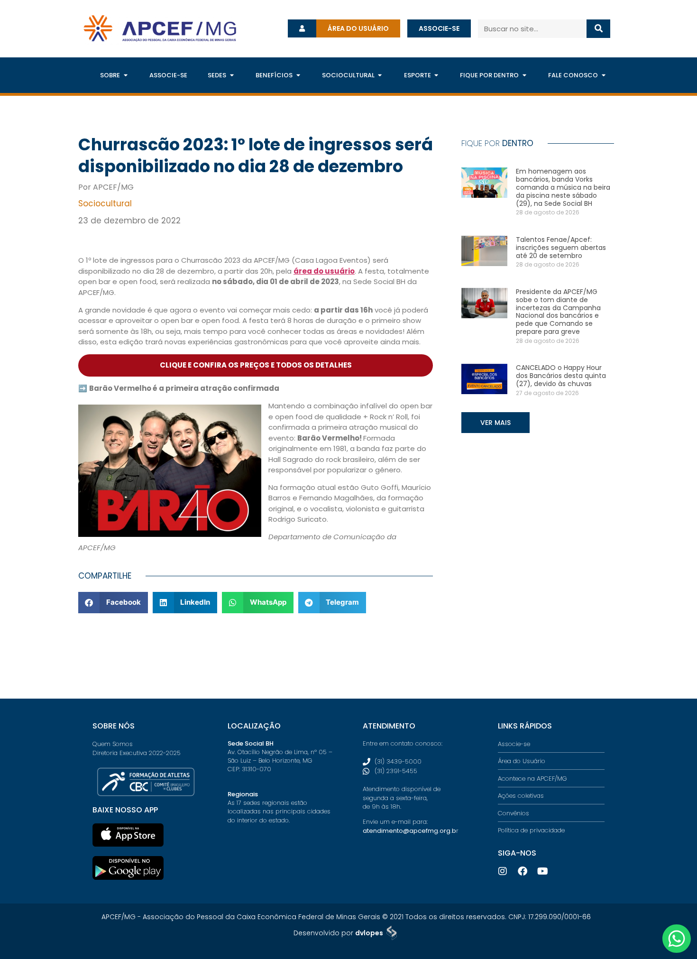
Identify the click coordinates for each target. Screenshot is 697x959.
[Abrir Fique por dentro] (524, 75)
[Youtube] (542, 871)
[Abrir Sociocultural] (380, 75)
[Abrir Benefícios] (298, 75)
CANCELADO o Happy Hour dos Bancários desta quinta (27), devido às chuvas (561, 375)
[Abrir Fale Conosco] (603, 75)
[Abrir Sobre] (125, 75)
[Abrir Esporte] (436, 75)
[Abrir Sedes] (232, 75)
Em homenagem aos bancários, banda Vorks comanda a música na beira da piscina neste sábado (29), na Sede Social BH (563, 187)
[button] (113, 602)
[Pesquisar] (599, 28)
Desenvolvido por (338, 933)
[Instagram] (502, 871)
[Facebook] (522, 871)
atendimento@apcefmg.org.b (409, 830)
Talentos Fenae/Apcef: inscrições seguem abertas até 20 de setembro (561, 247)
